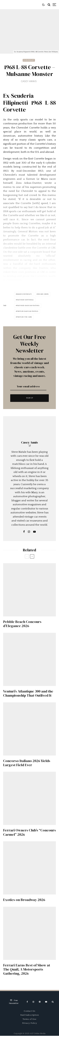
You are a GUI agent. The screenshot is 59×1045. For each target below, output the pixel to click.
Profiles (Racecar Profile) (27, 311)
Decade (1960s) (43, 294)
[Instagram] (33, 1001)
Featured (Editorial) (25, 300)
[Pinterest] (40, 1001)
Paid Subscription (29, 1015)
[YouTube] (46, 1001)
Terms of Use (29, 1019)
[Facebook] (27, 1001)
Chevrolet (28, 60)
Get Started (29, 735)
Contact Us (29, 1011)
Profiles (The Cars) (24, 317)
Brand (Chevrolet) (24, 294)
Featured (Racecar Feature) (28, 305)
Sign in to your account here (37, 748)
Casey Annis (29, 81)
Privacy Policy (29, 1023)
